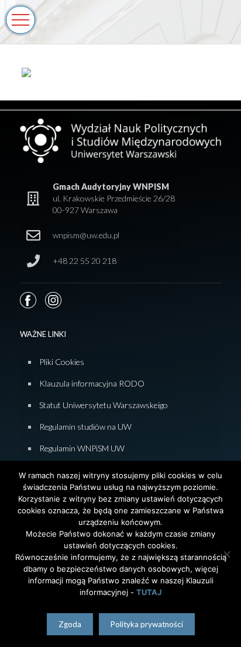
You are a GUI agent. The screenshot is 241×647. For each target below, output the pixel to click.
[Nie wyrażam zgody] (226, 554)
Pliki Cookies (61, 362)
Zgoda (69, 624)
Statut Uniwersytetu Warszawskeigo (103, 405)
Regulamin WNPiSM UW (82, 448)
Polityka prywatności (147, 624)
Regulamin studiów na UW (85, 427)
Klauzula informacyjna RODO (91, 383)
